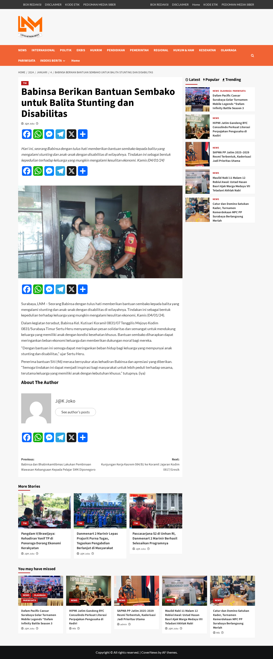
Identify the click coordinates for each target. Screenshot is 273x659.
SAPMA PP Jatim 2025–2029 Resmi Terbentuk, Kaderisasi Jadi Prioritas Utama (232, 156)
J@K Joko (30, 123)
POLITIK (66, 50)
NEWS (22, 50)
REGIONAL (161, 50)
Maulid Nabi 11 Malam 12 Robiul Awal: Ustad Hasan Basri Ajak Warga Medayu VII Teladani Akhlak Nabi (231, 184)
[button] (252, 55)
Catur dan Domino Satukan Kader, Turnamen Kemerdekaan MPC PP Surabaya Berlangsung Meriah (231, 212)
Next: (140, 464)
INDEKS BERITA (51, 60)
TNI (25, 83)
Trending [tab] (233, 79)
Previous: (58, 464)
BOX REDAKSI (32, 4)
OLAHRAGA (228, 50)
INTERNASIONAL (43, 50)
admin (123, 624)
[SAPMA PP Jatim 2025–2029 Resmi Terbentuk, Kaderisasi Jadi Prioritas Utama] (197, 154)
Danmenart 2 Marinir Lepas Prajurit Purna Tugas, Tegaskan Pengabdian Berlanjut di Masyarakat (97, 540)
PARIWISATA (26, 60)
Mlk (74, 628)
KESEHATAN (207, 50)
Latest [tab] (194, 79)
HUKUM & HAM (183, 50)
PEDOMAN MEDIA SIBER (99, 4)
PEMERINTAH (139, 50)
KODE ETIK (72, 4)
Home (196, 4)
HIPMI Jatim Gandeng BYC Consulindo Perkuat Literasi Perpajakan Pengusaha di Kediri (231, 129)
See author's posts (75, 412)
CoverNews (149, 652)
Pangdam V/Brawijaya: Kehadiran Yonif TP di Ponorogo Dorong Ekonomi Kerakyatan (41, 540)
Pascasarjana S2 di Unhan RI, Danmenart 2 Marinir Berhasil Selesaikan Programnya (155, 538)
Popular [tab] (212, 79)
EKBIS (81, 50)
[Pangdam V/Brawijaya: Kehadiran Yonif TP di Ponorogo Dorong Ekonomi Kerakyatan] (44, 510)
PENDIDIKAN (116, 50)
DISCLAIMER (53, 4)
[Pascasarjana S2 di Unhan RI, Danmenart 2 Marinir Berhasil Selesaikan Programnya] (156, 510)
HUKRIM (96, 50)
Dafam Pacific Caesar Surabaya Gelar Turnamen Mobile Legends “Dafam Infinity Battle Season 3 (230, 101)
